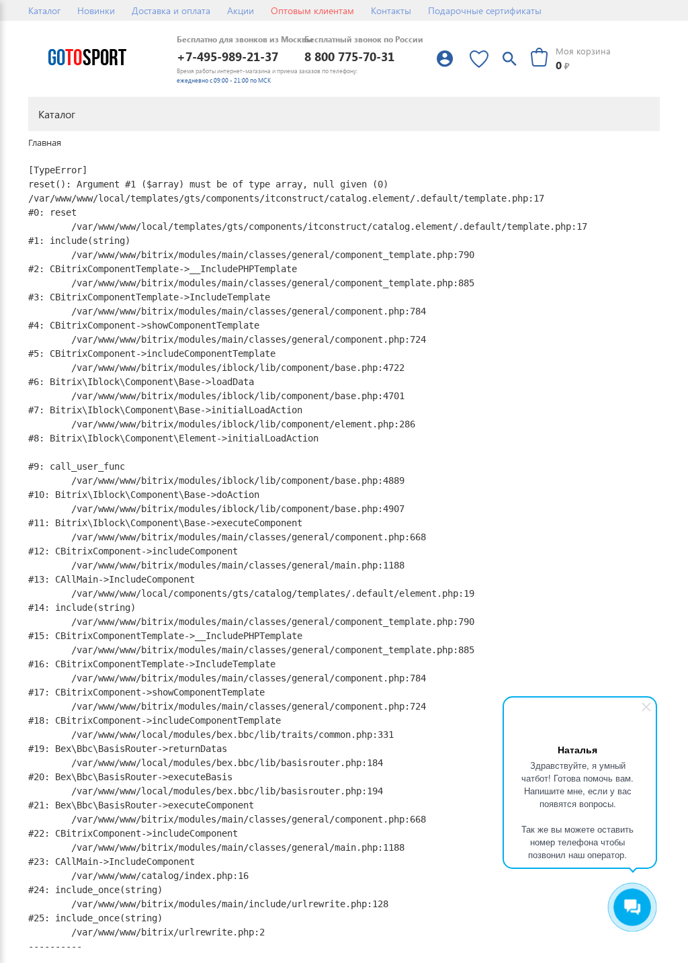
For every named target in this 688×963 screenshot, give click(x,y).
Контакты (391, 10)
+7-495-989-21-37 (227, 56)
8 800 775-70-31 (349, 56)
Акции (240, 10)
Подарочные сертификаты (485, 10)
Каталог (44, 10)
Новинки (96, 10)
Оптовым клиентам (312, 10)
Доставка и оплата (171, 10)
